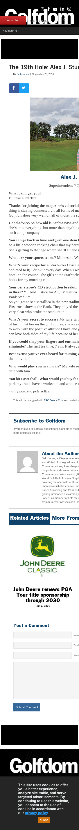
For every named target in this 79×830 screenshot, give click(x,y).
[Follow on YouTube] (54, 9)
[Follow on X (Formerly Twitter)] (41, 9)
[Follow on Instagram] (68, 9)
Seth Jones (23, 74)
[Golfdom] (43, 774)
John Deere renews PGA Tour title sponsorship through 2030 (42, 594)
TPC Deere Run (53, 400)
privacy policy (36, 813)
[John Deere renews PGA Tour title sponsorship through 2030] (43, 554)
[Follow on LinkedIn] (61, 9)
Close (44, 820)
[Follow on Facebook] (47, 9)
